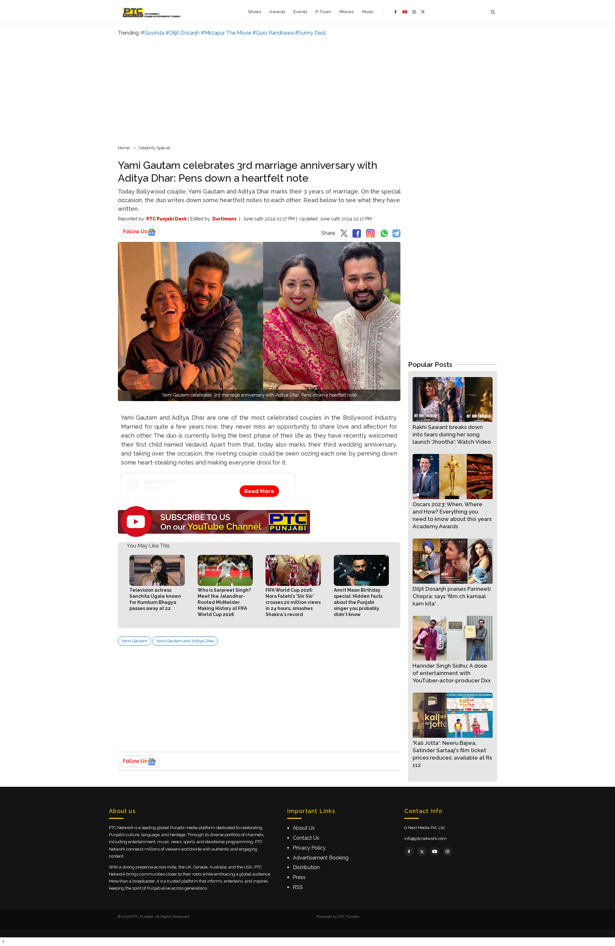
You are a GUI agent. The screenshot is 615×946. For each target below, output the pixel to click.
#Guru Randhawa (273, 33)
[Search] (492, 12)
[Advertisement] (307, 90)
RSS (298, 887)
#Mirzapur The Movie (226, 33)
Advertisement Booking (320, 858)
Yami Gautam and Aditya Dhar (185, 640)
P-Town (323, 11)
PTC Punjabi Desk (166, 218)
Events (300, 11)
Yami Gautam (134, 640)
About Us (304, 828)
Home (123, 147)
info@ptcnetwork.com (425, 838)
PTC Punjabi (348, 916)
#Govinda (152, 33)
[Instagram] (414, 12)
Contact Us (306, 838)
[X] (423, 12)
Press (299, 877)
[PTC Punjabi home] (152, 12)
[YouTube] (404, 11)
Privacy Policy (309, 848)
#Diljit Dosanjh (183, 33)
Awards (277, 11)
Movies (347, 11)
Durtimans (224, 218)
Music (368, 11)
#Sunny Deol (310, 33)
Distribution (306, 867)
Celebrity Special (154, 147)
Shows (254, 11)
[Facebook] (395, 12)
